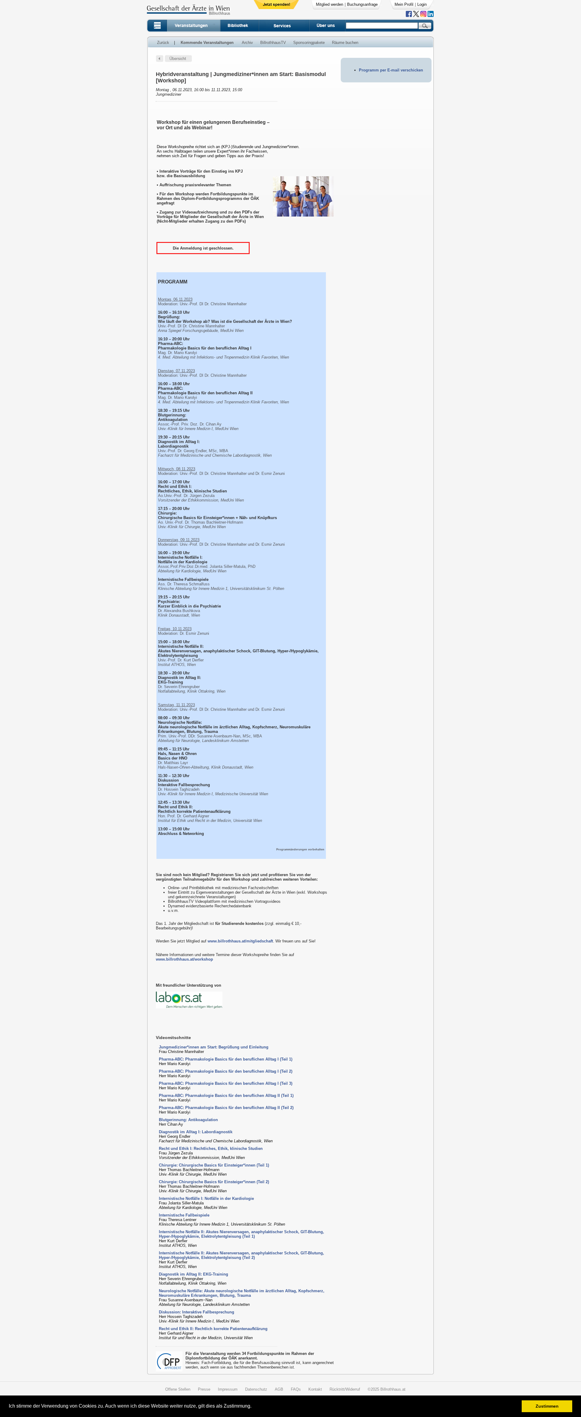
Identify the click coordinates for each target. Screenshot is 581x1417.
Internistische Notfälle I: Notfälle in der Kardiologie (206, 1198)
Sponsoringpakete (309, 42)
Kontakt (315, 1389)
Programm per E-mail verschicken (391, 70)
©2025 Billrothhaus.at (386, 1389)
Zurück (163, 42)
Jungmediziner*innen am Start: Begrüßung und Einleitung (213, 1047)
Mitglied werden (329, 4)
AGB (279, 1389)
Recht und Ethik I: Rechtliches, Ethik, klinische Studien (211, 1148)
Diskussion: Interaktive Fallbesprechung (196, 1312)
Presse (204, 1389)
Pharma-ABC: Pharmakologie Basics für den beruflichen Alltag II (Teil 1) (226, 1095)
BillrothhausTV (273, 42)
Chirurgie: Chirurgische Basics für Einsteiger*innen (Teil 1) (214, 1165)
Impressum (228, 1389)
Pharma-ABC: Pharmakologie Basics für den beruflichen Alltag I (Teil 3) (225, 1083)
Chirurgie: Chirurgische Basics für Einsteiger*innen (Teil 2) (214, 1182)
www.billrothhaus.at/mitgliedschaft (240, 941)
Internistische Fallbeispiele (184, 1215)
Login (422, 4)
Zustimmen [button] (547, 1406)
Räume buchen (345, 42)
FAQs (296, 1389)
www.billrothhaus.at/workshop (184, 959)
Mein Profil (404, 4)
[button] (253, 1407)
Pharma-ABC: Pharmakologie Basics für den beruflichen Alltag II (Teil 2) (226, 1107)
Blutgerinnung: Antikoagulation (188, 1119)
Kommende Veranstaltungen (207, 42)
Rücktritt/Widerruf (345, 1389)
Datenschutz (256, 1389)
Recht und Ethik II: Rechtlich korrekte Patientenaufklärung (213, 1328)
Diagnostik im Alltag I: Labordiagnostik (195, 1132)
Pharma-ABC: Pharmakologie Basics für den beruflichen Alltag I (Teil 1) (225, 1059)
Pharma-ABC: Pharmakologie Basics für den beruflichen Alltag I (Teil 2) (225, 1071)
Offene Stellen (177, 1389)
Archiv (247, 42)
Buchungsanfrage (362, 4)
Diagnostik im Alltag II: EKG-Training (193, 1274)
